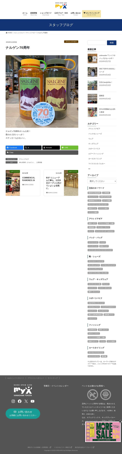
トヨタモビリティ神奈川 (62, 447)
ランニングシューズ (95, 269)
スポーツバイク (94, 149)
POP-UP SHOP (105, 197)
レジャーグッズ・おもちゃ (104, 231)
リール (102, 341)
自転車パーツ (109, 314)
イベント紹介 (103, 208)
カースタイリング (95, 159)
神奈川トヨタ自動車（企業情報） (38, 447)
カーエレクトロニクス (96, 352)
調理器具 (91, 227)
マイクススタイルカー (96, 164)
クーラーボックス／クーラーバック (100, 250)
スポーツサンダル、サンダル (98, 273)
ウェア (90, 139)
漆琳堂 (101, 96)
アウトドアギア (71, 42)
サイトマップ (53, 378)
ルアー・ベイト (94, 333)
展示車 (104, 356)
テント (91, 231)
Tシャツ (105, 284)
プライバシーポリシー (36, 378)
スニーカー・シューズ (96, 261)
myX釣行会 (92, 330)
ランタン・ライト (103, 227)
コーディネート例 (94, 284)
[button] (23, 413)
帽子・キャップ (94, 292)
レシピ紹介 (111, 341)
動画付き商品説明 (94, 193)
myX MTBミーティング (96, 303)
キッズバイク (103, 311)
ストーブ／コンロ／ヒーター (98, 204)
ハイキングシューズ (108, 265)
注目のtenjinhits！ (105, 82)
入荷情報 (39, 162)
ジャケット (92, 288)
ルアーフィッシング (95, 154)
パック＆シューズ (95, 134)
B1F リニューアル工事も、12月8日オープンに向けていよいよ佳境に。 (53, 183)
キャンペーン (93, 197)
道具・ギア (92, 223)
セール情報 (106, 200)
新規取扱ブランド (94, 200)
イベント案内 (93, 212)
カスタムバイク (94, 307)
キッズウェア (93, 144)
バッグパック (93, 246)
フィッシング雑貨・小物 (96, 337)
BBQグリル (92, 208)
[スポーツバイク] (13, 179)
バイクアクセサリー (108, 307)
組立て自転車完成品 (95, 314)
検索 (112, 43)
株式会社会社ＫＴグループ (83, 447)
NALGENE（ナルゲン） (26, 162)
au (89, 169)
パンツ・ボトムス (104, 288)
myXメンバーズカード (15, 378)
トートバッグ (93, 242)
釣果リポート (93, 341)
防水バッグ (104, 246)
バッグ (102, 242)
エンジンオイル (94, 356)
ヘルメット (92, 311)
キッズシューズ (94, 265)
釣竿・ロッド (103, 330)
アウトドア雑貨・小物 (106, 223)
